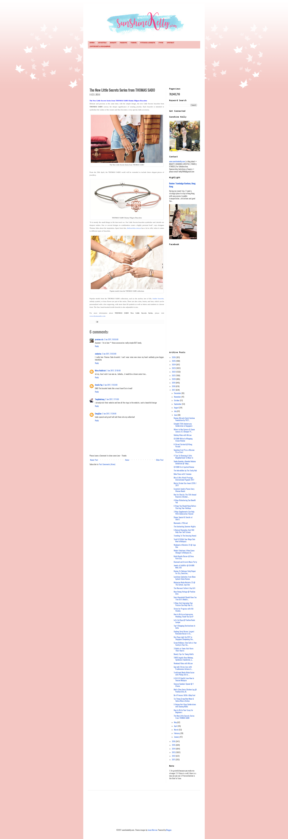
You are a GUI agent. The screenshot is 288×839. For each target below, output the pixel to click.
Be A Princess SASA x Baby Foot (184, 695)
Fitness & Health (147, 43)
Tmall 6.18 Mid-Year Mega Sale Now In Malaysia (184, 540)
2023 (174, 368)
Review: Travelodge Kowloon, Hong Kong (182, 185)
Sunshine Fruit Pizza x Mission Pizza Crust (184, 451)
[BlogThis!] (93, 94)
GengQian (98, 413)
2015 (174, 745)
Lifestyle (102, 43)
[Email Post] (96, 321)
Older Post (159, 460)
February (177, 733)
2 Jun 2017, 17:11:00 (112, 399)
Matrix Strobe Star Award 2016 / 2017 (185, 484)
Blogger (168, 830)
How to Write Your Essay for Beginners (183, 711)
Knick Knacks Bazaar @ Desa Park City (184, 557)
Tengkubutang (100, 399)
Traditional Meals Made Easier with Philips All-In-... (184, 673)
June (176, 415)
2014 (174, 748)
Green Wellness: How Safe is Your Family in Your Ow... (185, 643)
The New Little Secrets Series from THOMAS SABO (184, 716)
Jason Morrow (152, 830)
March (176, 729)
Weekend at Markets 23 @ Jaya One (185, 546)
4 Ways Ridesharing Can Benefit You (185, 501)
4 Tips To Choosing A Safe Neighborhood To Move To (183, 456)
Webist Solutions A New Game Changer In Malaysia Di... (184, 551)
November (177, 396)
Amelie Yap (98, 384)
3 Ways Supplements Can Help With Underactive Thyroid (184, 512)
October (177, 400)
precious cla (99, 339)
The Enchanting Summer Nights (185, 526)
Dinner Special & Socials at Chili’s (183, 518)
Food (161, 43)
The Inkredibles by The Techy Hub (185, 470)
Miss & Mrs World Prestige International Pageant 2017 (184, 478)
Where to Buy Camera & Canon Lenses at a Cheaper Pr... (184, 430)
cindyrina (98, 353)
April (176, 726)
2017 (174, 390)
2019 (174, 382)
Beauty (113, 43)
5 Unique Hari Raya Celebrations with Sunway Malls (185, 705)
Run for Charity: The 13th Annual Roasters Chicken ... (185, 495)
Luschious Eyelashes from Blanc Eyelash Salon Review (185, 577)
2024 (174, 364)
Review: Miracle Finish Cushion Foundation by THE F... (184, 419)
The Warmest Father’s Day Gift (184, 588)
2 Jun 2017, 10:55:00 (111, 339)
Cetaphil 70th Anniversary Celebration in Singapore (183, 424)
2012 (174, 756)
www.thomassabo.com (97, 316)
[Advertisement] (144, 68)
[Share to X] (95, 94)
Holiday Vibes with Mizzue (182, 435)
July (175, 411)
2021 (174, 375)
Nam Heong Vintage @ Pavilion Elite (184, 592)
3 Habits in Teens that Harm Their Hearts (183, 649)
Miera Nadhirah (100, 370)
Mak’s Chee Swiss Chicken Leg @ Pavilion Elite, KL (185, 690)
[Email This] (90, 94)
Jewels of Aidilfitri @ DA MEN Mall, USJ (184, 566)
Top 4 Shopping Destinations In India (184, 626)
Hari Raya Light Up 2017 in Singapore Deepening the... (184, 638)
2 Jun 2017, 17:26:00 (109, 413)
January (177, 737)
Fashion (123, 43)
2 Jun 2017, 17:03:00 (110, 384)
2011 (174, 759)
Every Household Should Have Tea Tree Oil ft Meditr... (185, 598)
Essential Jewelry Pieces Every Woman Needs (184, 490)
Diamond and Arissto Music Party (185, 562)
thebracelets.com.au (134, 228)
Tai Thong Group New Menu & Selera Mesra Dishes (184, 699)
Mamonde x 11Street (181, 523)
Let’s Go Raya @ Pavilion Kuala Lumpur (184, 621)
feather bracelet (158, 299)
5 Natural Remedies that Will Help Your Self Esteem (184, 531)
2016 (174, 741)
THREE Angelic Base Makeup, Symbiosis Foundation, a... (183, 658)
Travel (134, 43)
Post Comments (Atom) (107, 464)
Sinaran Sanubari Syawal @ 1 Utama (184, 685)
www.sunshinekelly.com (177, 161)
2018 (174, 386)
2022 (174, 371)
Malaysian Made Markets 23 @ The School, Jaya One (184, 583)
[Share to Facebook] (97, 94)
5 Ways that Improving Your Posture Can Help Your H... (183, 604)
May (175, 722)
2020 (174, 379)
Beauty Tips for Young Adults (184, 654)
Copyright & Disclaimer (100, 46)
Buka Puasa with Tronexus (182, 474)
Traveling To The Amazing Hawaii (185, 535)
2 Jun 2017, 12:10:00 (113, 370)
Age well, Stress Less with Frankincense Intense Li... (183, 668)
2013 (174, 752)
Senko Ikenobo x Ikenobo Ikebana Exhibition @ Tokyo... (185, 462)
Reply (97, 346)
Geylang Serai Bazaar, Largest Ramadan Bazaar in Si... (184, 632)
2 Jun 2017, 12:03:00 (109, 353)
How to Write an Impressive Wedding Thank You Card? (184, 615)
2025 (174, 361)
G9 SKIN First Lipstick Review (184, 467)
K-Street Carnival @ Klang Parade (183, 445)
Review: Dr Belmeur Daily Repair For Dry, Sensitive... (185, 572)
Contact (170, 43)
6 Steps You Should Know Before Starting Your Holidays (185, 507)
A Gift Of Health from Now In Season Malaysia (184, 679)
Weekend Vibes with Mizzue (183, 663)
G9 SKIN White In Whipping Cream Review (183, 439)
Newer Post (94, 460)
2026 (174, 357)
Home (92, 43)
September (178, 404)
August (176, 407)
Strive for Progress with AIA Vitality (183, 609)
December (177, 393)
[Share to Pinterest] (99, 94)
